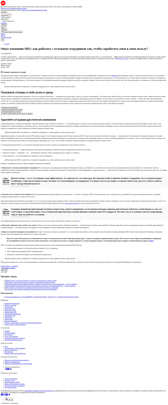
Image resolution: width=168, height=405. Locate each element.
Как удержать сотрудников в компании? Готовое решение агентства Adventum (31, 289)
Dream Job (114, 75)
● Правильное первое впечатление (12, 109)
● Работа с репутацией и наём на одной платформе (17, 113)
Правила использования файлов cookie (34, 10)
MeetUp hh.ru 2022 (122, 58)
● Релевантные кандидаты (9, 107)
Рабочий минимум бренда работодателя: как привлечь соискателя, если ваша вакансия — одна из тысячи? (40, 286)
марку (151, 241)
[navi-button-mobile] (3, 40)
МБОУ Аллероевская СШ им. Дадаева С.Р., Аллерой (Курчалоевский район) (53, 297)
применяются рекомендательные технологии (39, 391)
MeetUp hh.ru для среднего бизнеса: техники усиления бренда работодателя (30, 282)
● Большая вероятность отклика (11, 111)
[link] (4, 29)
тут (79, 221)
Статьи (7, 44)
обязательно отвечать (72, 203)
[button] (3, 34)
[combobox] (9, 399)
